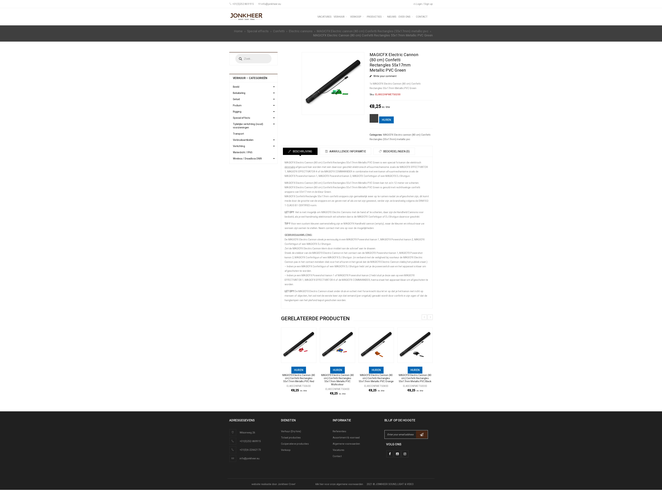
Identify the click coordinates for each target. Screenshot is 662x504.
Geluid (236, 99)
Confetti (279, 31)
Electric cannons (301, 31)
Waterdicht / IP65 (242, 152)
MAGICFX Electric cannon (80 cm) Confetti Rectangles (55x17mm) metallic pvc (372, 31)
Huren (386, 119)
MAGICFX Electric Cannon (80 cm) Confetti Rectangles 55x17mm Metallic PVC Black (415, 378)
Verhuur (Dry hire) (291, 431)
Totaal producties (291, 437)
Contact (337, 456)
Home (238, 31)
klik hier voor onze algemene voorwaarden (339, 484)
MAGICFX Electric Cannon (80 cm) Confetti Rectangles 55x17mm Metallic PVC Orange (376, 378)
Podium (237, 105)
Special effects (258, 31)
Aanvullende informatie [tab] (347, 151)
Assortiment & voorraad (346, 437)
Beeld (236, 86)
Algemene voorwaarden (346, 443)
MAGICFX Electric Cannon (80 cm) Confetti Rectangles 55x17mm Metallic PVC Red (298, 378)
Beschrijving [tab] (302, 151)
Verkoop (285, 450)
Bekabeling (239, 93)
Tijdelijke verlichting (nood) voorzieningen (248, 126)
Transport (238, 133)
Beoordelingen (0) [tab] (396, 151)
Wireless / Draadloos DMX (247, 158)
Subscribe (421, 434)
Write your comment (385, 76)
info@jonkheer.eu (249, 458)
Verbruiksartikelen (243, 140)
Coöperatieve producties (295, 443)
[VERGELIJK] (374, 118)
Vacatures (338, 450)
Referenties (339, 431)
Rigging (237, 111)
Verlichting (239, 146)
